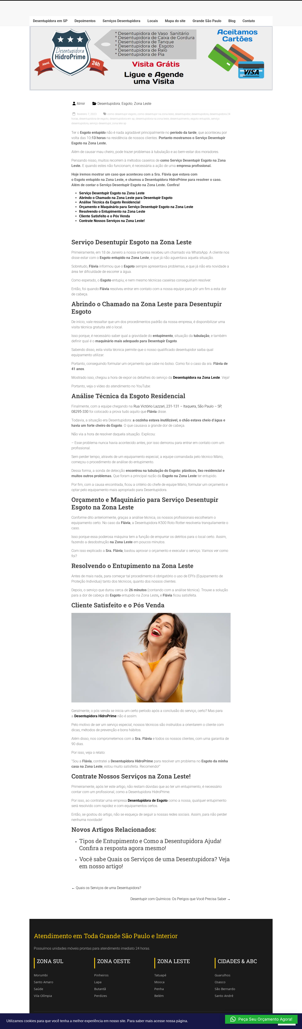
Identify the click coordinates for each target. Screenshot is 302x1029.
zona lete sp (119, 123)
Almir (81, 103)
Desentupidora (108, 103)
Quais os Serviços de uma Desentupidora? (162, 859)
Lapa (97, 982)
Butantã (100, 989)
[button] (261, 1019)
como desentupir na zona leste (156, 114)
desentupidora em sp (122, 118)
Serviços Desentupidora (121, 21)
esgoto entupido (200, 118)
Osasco (220, 982)
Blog (231, 21)
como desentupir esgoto (121, 114)
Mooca (159, 982)
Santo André (224, 996)
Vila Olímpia (43, 996)
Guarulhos (222, 975)
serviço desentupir (100, 123)
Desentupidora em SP (50, 21)
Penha (159, 989)
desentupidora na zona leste (152, 118)
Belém (159, 996)
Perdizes (100, 996)
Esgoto (127, 103)
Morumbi (41, 975)
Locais (152, 21)
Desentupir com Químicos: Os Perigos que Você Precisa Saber (180, 899)
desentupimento (179, 118)
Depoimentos (85, 21)
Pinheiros (101, 975)
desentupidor (182, 114)
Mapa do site (175, 21)
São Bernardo (225, 989)
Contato (249, 21)
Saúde (38, 989)
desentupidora (199, 114)
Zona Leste (142, 103)
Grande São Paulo (207, 21)
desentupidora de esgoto (94, 118)
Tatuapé (160, 975)
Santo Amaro (43, 982)
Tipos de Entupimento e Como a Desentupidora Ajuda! (150, 841)
